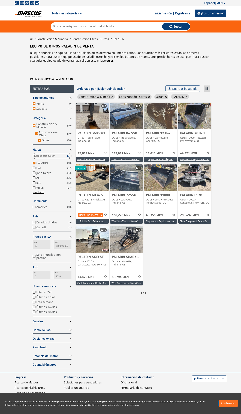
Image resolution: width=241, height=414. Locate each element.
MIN (35, 242)
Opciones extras (44, 338)
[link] (92, 116)
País (35, 216)
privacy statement (117, 405)
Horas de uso (42, 330)
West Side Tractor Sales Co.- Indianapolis (133, 159)
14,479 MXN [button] (86, 277)
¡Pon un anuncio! (212, 13)
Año (35, 267)
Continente (40, 201)
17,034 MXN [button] (86, 153)
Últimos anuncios (44, 286)
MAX (56, 242)
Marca (37, 149)
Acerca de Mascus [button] (26, 382)
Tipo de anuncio (43, 97)
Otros (105, 39)
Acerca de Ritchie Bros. (30, 388)
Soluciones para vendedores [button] (83, 382)
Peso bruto (40, 347)
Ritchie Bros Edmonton (92, 221)
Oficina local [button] (129, 382)
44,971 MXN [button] (188, 153)
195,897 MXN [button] (121, 153)
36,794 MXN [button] (120, 277)
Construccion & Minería (52, 39)
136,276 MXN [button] (121, 215)
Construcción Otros (85, 39)
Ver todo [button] (38, 192)
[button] (52, 89)
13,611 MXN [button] (154, 153)
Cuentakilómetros (44, 364)
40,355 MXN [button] (154, 215)
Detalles (38, 321)
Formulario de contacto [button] (136, 388)
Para (56, 273)
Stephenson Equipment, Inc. (194, 159)
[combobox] (194, 378)
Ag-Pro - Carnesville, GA (160, 159)
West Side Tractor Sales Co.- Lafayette (131, 221)
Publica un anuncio (76, 388)
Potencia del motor (45, 355)
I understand (228, 403)
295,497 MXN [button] (189, 215)
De (35, 273)
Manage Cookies (88, 405)
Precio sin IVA (42, 236)
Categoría (39, 118)
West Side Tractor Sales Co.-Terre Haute (98, 159)
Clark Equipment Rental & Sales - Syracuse (202, 221)
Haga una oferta (88, 215)
